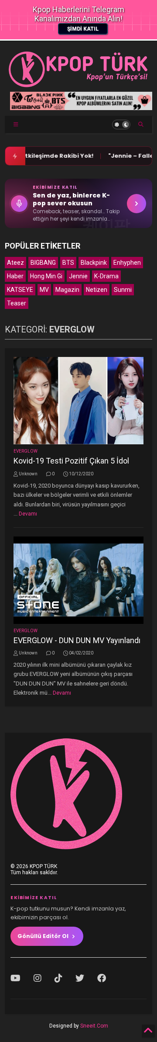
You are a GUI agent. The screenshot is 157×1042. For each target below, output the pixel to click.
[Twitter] (79, 978)
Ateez (15, 262)
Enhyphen (127, 262)
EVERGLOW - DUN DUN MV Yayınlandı (77, 640)
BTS (68, 262)
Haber (15, 276)
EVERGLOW (26, 451)
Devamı (28, 514)
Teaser (16, 303)
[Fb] (101, 978)
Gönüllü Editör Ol (42, 936)
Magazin (67, 289)
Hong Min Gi (46, 276)
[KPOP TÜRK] (78, 85)
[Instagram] (37, 978)
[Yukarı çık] (148, 1031)
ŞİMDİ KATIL (83, 29)
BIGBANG (43, 262)
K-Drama (106, 276)
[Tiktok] (58, 978)
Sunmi (123, 289)
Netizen (96, 289)
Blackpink (94, 262)
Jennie (78, 276)
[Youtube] (15, 978)
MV (44, 289)
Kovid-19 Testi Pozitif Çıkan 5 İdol (71, 460)
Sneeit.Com (94, 1026)
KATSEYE (20, 289)
